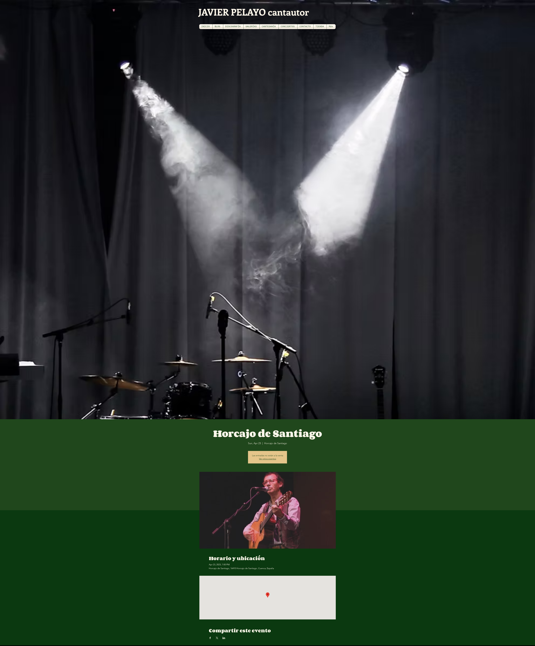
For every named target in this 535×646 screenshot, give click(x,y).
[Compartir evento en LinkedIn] (223, 638)
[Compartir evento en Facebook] (210, 638)
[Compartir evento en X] (217, 638)
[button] (233, 26)
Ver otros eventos (267, 458)
